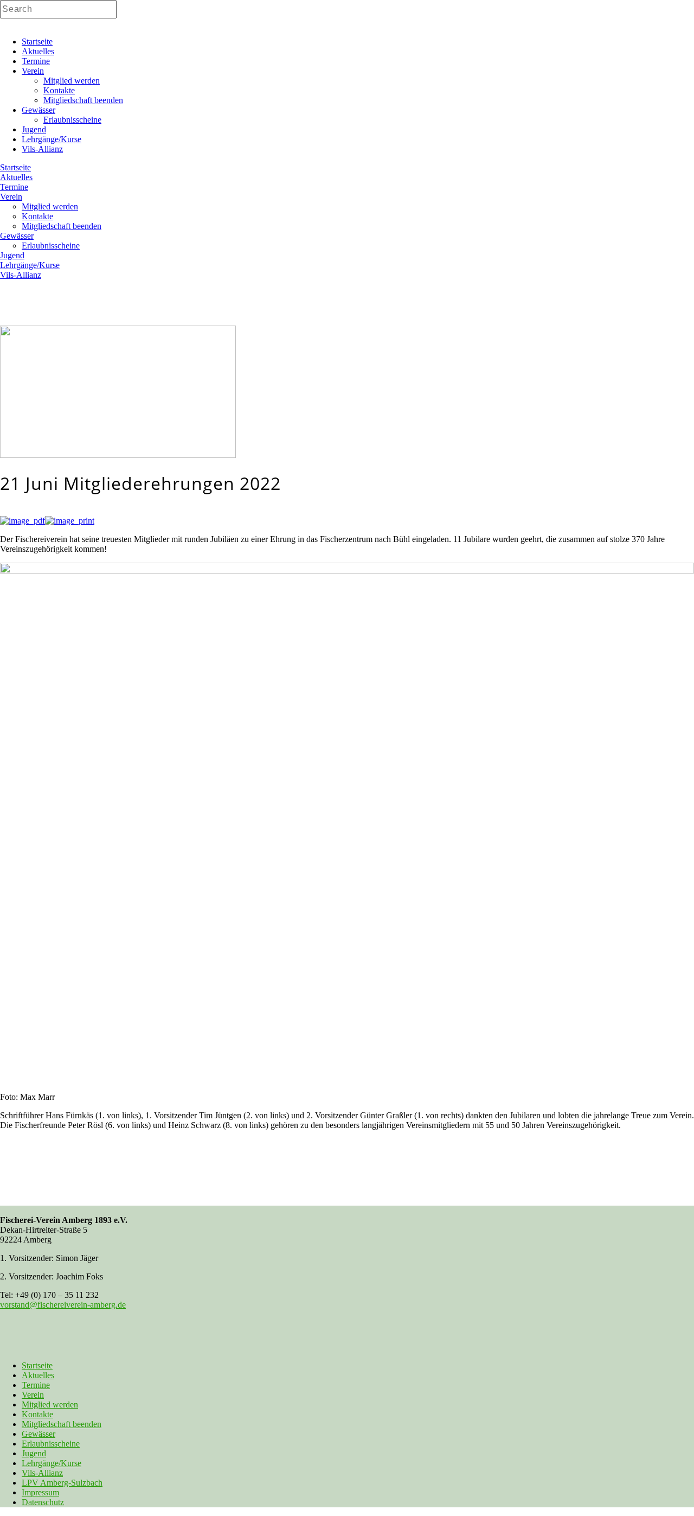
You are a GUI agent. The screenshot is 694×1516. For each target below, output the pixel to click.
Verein (33, 1394)
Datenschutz (43, 1502)
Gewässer (38, 1433)
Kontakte (37, 1414)
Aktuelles (38, 1375)
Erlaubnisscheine (51, 1443)
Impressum (40, 1492)
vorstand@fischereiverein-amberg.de (63, 1304)
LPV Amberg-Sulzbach (62, 1482)
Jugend (34, 1453)
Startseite (37, 1365)
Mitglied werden (50, 1404)
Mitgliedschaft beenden (61, 1424)
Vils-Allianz (42, 1472)
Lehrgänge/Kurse (51, 1463)
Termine (36, 1385)
